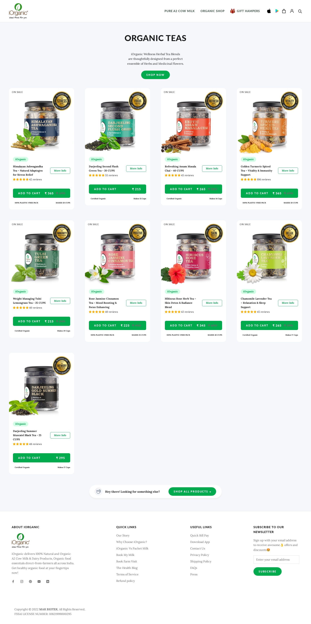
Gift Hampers (245, 11)
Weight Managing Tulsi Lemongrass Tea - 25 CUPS (29, 300)
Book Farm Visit (126, 561)
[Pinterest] (30, 581)
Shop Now (155, 74)
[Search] (300, 11)
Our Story (122, 535)
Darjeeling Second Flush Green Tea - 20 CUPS (103, 168)
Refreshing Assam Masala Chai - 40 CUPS (180, 168)
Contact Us (197, 548)
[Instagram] (21, 581)
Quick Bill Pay (199, 535)
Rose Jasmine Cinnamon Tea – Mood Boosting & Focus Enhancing (104, 303)
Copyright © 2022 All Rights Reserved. (49, 609)
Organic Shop (212, 11)
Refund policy (125, 581)
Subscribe (267, 571)
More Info (60, 170)
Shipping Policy (200, 561)
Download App (200, 542)
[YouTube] (39, 581)
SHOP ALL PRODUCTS (191, 491)
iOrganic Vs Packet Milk (132, 548)
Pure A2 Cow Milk (179, 11)
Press (193, 574)
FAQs (193, 568)
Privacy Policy (199, 555)
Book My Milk (125, 555)
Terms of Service (127, 574)
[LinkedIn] (47, 581)
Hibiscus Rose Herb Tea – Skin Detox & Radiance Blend (180, 303)
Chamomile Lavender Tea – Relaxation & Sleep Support (256, 303)
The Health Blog (127, 568)
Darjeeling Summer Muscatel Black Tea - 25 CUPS (27, 435)
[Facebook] (13, 581)
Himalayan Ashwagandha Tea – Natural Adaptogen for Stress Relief (28, 170)
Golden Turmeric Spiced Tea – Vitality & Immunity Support (256, 170)
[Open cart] (284, 11)
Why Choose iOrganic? (131, 542)
